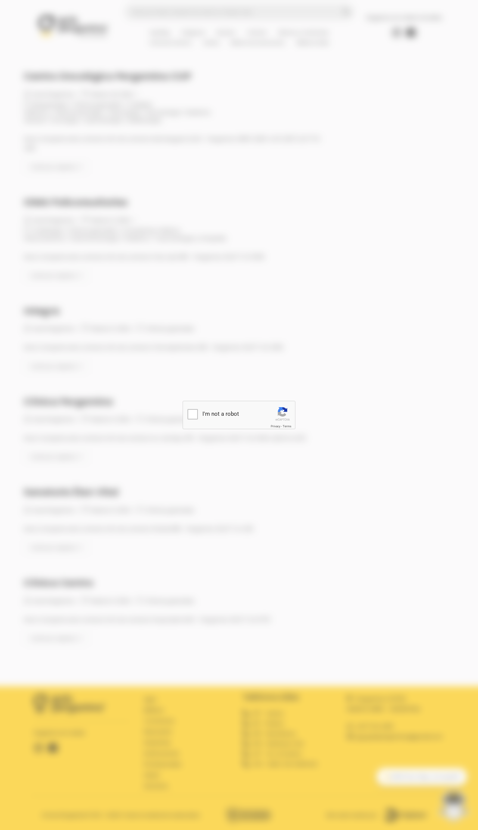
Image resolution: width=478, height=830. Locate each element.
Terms (287, 426)
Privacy (275, 426)
